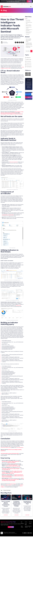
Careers (30, 523)
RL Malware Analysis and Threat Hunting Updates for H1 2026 (29, 44)
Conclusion (27, 34)
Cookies (9, 532)
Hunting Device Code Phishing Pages (29, 47)
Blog (24, 3)
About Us (30, 521)
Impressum (13, 532)
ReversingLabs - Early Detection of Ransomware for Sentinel (12, 112)
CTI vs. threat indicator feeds (28, 20)
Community (28, 3)
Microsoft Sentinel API (14, 161)
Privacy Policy (6, 532)
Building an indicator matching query (29, 32)
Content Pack (18, 305)
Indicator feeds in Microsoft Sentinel (28, 25)
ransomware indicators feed (6, 447)
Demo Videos (22, 527)
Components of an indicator (28, 28)
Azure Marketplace (20, 447)
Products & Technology (4, 16)
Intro (26, 18)
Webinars (22, 523)
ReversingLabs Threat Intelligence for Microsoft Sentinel (11, 113)
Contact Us (18, 3)
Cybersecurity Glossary (27, 527)
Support (22, 3)
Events (26, 521)
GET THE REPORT (29, 1)
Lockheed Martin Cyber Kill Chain (8, 214)
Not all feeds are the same (29, 23)
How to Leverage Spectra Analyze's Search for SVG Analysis (28, 40)
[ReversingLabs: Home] (6, 6)
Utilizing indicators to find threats (29, 30)
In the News (26, 524)
